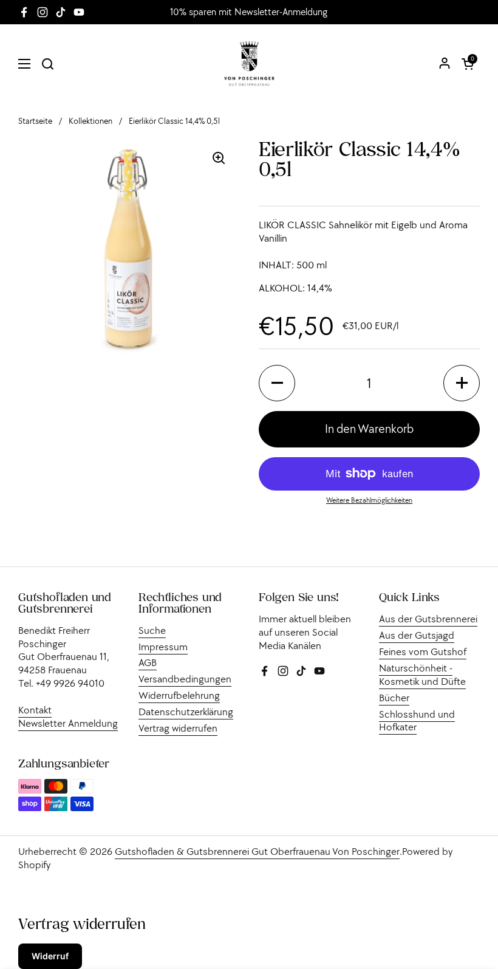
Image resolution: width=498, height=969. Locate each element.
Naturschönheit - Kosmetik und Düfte (422, 674)
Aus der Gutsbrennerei (428, 618)
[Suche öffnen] (47, 64)
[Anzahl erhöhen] (461, 383)
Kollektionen (90, 121)
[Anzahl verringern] (277, 383)
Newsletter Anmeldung (68, 723)
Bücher (394, 697)
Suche (152, 630)
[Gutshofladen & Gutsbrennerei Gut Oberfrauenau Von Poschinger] (249, 63)
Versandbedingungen (184, 678)
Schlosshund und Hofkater (417, 720)
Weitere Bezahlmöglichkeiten (369, 500)
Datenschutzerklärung (185, 711)
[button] (467, 64)
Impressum (163, 646)
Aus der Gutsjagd (416, 635)
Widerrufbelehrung (179, 695)
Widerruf (50, 956)
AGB (147, 662)
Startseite (35, 121)
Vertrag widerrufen (177, 728)
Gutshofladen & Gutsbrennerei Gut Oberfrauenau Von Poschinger (257, 851)
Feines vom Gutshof (422, 651)
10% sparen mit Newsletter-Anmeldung (248, 12)
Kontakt (35, 709)
